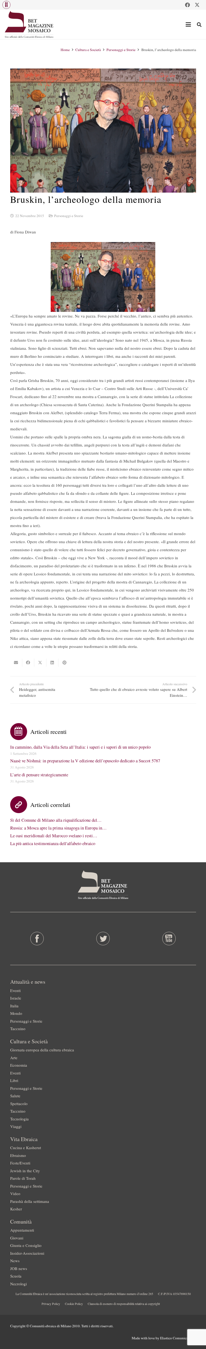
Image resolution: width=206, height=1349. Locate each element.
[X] (197, 5)
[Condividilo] (28, 663)
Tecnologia (19, 1118)
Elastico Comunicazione (178, 1338)
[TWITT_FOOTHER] (103, 938)
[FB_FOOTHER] (37, 938)
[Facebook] (187, 5)
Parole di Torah (23, 1178)
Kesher (16, 1208)
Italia (14, 1005)
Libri (14, 1080)
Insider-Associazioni (27, 1253)
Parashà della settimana (29, 1201)
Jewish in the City (25, 1170)
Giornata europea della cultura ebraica (42, 1049)
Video (15, 1193)
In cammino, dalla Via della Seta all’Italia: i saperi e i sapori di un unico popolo (80, 747)
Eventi (15, 990)
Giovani (16, 1237)
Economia (18, 1065)
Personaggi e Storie (68, 215)
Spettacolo (19, 1103)
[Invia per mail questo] (16, 663)
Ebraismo (18, 1155)
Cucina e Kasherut (25, 1147)
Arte (13, 1057)
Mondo (16, 1013)
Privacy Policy (51, 1303)
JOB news (18, 1268)
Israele (15, 998)
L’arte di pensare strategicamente (39, 774)
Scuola (15, 1276)
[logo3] (29, 24)
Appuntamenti (22, 1230)
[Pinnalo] (64, 663)
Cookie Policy (74, 1303)
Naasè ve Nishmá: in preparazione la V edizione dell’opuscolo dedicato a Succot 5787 (85, 760)
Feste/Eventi (20, 1163)
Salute (15, 1095)
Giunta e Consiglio (26, 1245)
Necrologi (18, 1283)
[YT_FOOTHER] (169, 938)
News (15, 1260)
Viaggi (15, 1126)
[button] (6, 5)
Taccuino (17, 1028)
